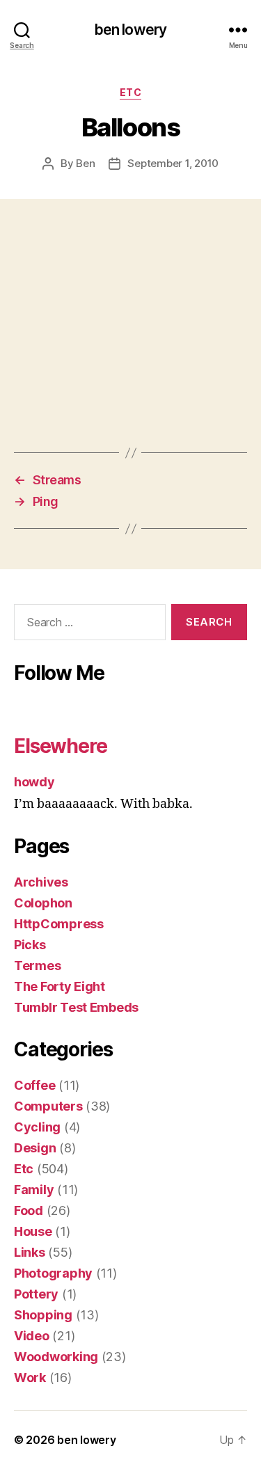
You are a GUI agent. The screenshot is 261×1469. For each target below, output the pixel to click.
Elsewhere (60, 746)
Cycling (37, 1127)
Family (34, 1189)
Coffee (34, 1085)
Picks (30, 944)
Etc (131, 92)
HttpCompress (59, 923)
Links (29, 1252)
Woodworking (56, 1356)
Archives (41, 882)
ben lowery (130, 29)
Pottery (36, 1294)
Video (31, 1335)
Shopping (43, 1315)
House (33, 1231)
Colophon (43, 903)
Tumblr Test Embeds (76, 1007)
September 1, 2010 (173, 163)
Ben (85, 163)
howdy (34, 782)
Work (30, 1377)
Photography (53, 1273)
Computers (48, 1106)
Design (35, 1148)
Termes (37, 965)
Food (28, 1210)
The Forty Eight (59, 986)
